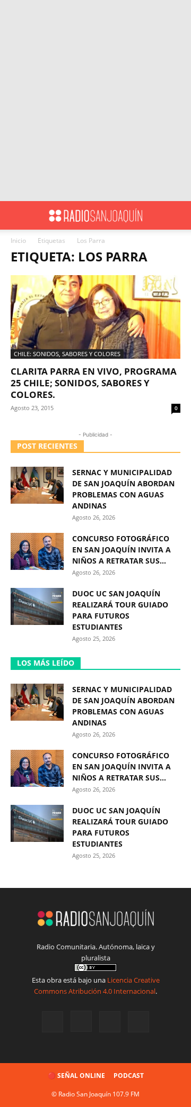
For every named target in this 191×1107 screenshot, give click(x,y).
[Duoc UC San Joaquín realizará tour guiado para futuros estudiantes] (37, 606)
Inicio (18, 240)
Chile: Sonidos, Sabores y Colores (67, 354)
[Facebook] (52, 1021)
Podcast (129, 1075)
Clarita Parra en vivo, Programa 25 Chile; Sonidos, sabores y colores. (94, 383)
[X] (109, 1021)
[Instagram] (81, 1021)
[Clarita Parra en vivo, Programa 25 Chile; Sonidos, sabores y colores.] (95, 317)
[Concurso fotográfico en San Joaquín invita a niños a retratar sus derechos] (37, 551)
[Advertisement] (95, 100)
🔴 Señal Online (76, 1075)
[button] (18, 215)
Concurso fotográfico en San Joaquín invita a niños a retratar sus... (121, 549)
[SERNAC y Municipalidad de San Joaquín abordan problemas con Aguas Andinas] (37, 485)
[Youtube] (138, 1021)
